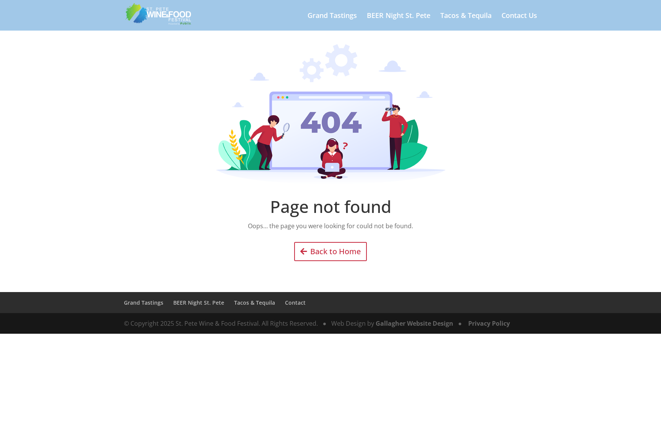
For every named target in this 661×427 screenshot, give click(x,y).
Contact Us (519, 16)
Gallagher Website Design (414, 323)
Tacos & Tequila (466, 16)
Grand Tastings (332, 16)
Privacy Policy (489, 323)
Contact (295, 302)
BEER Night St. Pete (398, 16)
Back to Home (335, 251)
